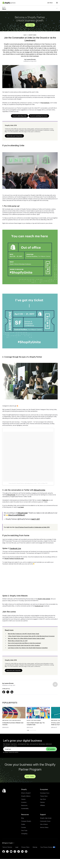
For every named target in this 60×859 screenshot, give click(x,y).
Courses (23, 827)
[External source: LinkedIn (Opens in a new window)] (11, 692)
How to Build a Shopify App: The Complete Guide (36, 723)
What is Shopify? (26, 793)
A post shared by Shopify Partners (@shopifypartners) (21, 483)
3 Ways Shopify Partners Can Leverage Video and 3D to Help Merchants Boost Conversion (31, 636)
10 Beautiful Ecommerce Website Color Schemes (12, 723)
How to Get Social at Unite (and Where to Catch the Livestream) (24, 643)
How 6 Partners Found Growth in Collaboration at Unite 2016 (32, 527)
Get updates (51, 749)
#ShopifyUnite (39, 490)
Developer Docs (44, 793)
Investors (23, 802)
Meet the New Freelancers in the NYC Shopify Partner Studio (23, 633)
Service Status (44, 827)
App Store (43, 799)
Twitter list (45, 500)
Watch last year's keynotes (14, 136)
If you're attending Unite (20, 116)
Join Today (30, 25)
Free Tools (24, 830)
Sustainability (25, 808)
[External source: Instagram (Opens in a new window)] (15, 851)
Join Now (50, 2)
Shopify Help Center (45, 818)
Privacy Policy (25, 847)
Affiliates (42, 805)
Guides (23, 824)
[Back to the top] (4, 791)
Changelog (24, 833)
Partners (42, 802)
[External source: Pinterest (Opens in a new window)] (26, 851)
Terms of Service (7, 847)
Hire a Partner (44, 824)
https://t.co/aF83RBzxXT (16, 515)
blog (25, 35)
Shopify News (32, 35)
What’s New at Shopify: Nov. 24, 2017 (18, 640)
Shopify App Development (34, 720)
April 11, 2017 (35, 519)
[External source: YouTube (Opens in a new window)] (11, 851)
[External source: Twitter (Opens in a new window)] (7, 692)
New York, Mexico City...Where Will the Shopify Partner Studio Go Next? (26, 638)
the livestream (45, 102)
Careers (23, 799)
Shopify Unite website (44, 599)
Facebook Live (15, 548)
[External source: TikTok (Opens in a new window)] (18, 851)
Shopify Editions (25, 796)
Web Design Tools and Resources (11, 720)
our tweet (21, 507)
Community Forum (45, 821)
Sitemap (35, 847)
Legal (16, 847)
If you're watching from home (38, 116)
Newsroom (24, 805)
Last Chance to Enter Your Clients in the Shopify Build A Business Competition (28, 647)
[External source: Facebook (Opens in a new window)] (3, 692)
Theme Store (44, 796)
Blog (22, 818)
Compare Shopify (26, 821)
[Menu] (57, 3)
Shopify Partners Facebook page (14, 558)
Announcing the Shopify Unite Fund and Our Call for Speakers (24, 645)
